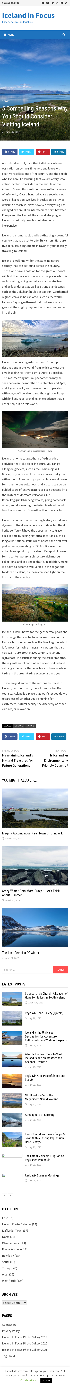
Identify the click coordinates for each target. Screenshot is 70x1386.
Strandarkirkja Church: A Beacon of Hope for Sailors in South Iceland (46, 995)
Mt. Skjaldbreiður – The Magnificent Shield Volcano (41, 1097)
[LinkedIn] (62, 3)
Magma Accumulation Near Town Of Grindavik (32, 833)
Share (11, 151)
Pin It (44, 151)
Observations (10, 1243)
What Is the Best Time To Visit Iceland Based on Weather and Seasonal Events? (43, 1058)
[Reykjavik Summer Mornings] (12, 1176)
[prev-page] (4, 1195)
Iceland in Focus (28, 15)
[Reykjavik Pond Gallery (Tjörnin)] (12, 1013)
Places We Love (12, 1249)
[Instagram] (57, 3)
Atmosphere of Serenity (39, 1114)
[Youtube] (48, 3)
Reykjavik (8, 1256)
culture (19, 725)
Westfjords (9, 1281)
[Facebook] (43, 3)
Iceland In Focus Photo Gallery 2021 (24, 1350)
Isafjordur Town (12, 1230)
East (5, 1218)
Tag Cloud (8, 1356)
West (5, 1274)
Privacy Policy (11, 1331)
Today (6, 101)
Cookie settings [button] (28, 1380)
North (6, 1237)
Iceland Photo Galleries (16, 1224)
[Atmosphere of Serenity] (12, 1115)
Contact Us (9, 1325)
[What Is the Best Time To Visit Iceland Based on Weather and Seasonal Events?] (12, 1055)
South (6, 1262)
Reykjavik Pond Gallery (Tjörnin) (44, 1013)
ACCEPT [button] (46, 1380)
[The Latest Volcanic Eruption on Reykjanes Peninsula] (12, 1156)
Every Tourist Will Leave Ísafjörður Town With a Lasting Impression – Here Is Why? (46, 1138)
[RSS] (66, 3)
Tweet (28, 151)
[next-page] (10, 1195)
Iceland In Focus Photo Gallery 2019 (24, 1337)
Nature (30, 725)
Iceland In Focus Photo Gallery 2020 (24, 1343)
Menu (10, 34)
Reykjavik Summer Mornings (42, 1175)
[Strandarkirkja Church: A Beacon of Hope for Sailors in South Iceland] (12, 994)
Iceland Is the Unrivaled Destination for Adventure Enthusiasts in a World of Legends (46, 1036)
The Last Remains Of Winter (20, 953)
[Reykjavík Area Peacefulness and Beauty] (12, 1076)
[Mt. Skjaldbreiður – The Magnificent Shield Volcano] (12, 1096)
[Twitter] (53, 3)
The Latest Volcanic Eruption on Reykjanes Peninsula (44, 1158)
